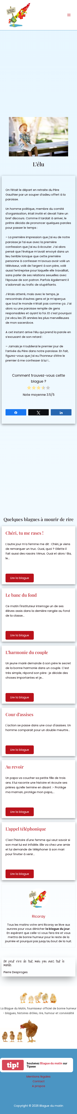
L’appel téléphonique (26, 829)
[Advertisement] (38, 70)
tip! (13, 1065)
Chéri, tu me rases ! (24, 533)
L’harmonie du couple (27, 652)
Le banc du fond (21, 595)
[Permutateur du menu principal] (69, 15)
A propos (38, 1086)
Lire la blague (19, 578)
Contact (39, 1081)
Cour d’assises (19, 714)
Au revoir (15, 767)
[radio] (29, 388)
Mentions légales (38, 1077)
